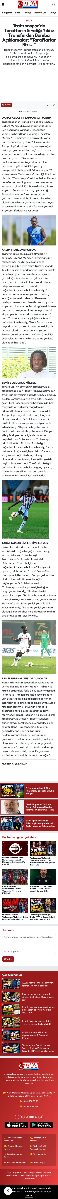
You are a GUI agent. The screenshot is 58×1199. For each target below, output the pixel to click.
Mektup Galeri (12, 1175)
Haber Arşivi (39, 1162)
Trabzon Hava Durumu (38, 1139)
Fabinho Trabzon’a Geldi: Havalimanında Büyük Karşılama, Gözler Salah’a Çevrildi (13, 860)
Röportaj (47, 1172)
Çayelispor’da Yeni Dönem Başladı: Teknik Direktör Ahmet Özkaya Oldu (41, 888)
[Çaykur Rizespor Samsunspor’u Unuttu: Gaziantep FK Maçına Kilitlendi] (15, 876)
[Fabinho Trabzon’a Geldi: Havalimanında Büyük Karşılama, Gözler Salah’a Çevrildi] (15, 848)
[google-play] (41, 1125)
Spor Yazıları (45, 1175)
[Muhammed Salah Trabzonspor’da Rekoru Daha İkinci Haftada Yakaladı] (15, 905)
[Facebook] (17, 1117)
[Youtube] (31, 1117)
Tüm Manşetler (39, 1154)
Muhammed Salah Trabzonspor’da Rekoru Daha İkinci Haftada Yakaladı (15, 916)
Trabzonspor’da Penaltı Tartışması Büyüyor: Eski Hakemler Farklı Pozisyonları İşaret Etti (42, 861)
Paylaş (8, 104)
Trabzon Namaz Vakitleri (13, 1147)
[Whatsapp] (36, 1117)
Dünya (53, 12)
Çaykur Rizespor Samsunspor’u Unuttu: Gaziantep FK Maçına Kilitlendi (11, 889)
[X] (22, 1117)
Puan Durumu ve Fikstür (13, 1155)
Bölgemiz (7, 12)
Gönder (8, 959)
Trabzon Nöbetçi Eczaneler (13, 1139)
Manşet (35, 1175)
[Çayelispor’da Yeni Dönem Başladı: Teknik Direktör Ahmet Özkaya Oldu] (43, 876)
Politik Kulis (40, 12)
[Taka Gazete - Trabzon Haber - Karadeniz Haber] (28, 4)
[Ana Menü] (3, 4)
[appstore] (16, 1125)
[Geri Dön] (8, 1191)
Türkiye (27, 12)
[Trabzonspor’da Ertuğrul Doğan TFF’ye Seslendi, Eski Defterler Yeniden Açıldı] (43, 905)
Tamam (29, 1196)
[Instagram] (26, 1117)
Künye (8, 1172)
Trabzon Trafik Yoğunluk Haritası (38, 1147)
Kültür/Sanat (25, 1175)
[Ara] (53, 4)
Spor (17, 12)
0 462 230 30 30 (30, 1101)
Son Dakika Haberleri (16, 1162)
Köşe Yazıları (29, 1178)
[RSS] (41, 1117)
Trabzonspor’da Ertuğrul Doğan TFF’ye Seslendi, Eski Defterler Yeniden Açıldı (42, 916)
